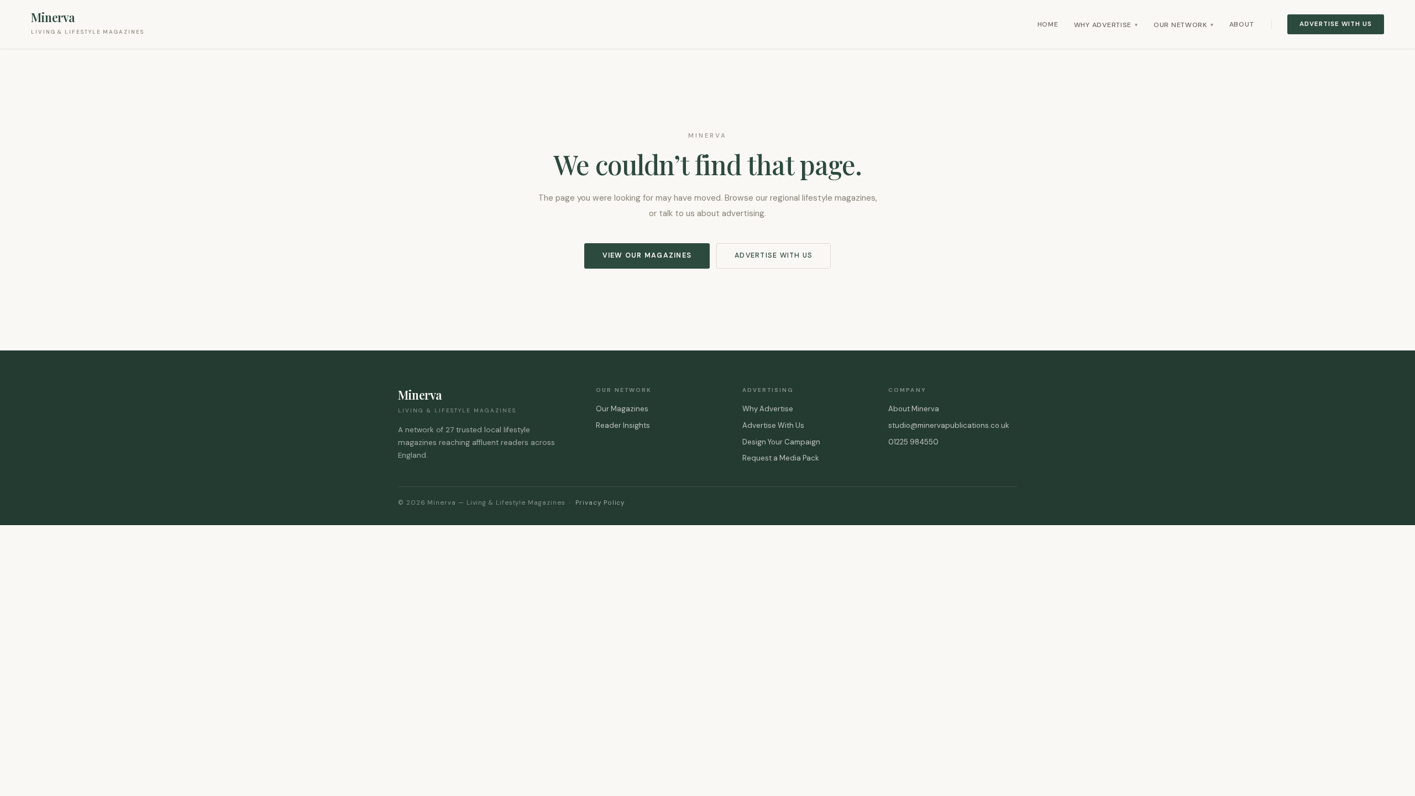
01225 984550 (913, 442)
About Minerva (913, 408)
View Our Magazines (646, 255)
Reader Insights (623, 425)
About (1241, 24)
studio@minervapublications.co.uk (948, 425)
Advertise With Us (1335, 24)
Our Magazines (622, 408)
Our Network (1184, 24)
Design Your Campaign (781, 442)
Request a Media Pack (780, 458)
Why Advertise (1106, 24)
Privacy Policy (600, 503)
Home (1047, 24)
